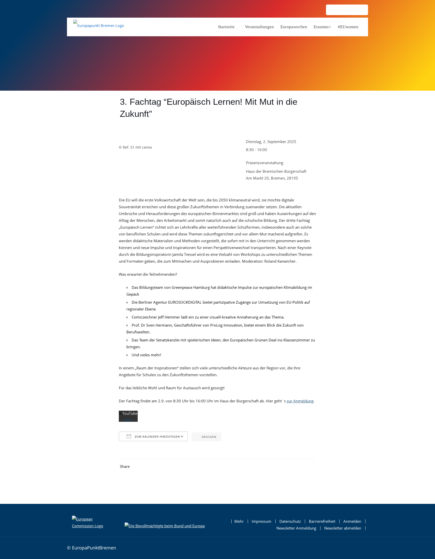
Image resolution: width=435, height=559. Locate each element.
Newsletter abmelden (342, 528)
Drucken (209, 437)
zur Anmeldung (300, 400)
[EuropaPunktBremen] (98, 27)
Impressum (261, 521)
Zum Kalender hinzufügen (157, 436)
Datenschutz (290, 521)
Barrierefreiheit (322, 521)
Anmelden (352, 521)
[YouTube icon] (360, 10)
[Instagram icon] (334, 10)
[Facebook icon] (343, 10)
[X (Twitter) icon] (351, 10)
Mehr (239, 521)
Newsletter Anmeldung (296, 528)
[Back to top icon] (362, 547)
